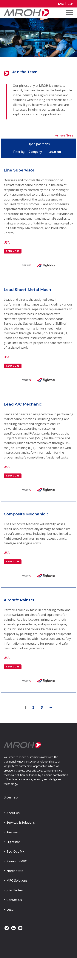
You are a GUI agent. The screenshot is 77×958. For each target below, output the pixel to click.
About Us (13, 813)
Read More (12, 251)
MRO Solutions (17, 880)
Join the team (16, 890)
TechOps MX (15, 851)
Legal (10, 909)
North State (15, 871)
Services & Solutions (21, 822)
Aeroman (13, 832)
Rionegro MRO (17, 861)
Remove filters (64, 135)
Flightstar (13, 842)
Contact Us (14, 900)
